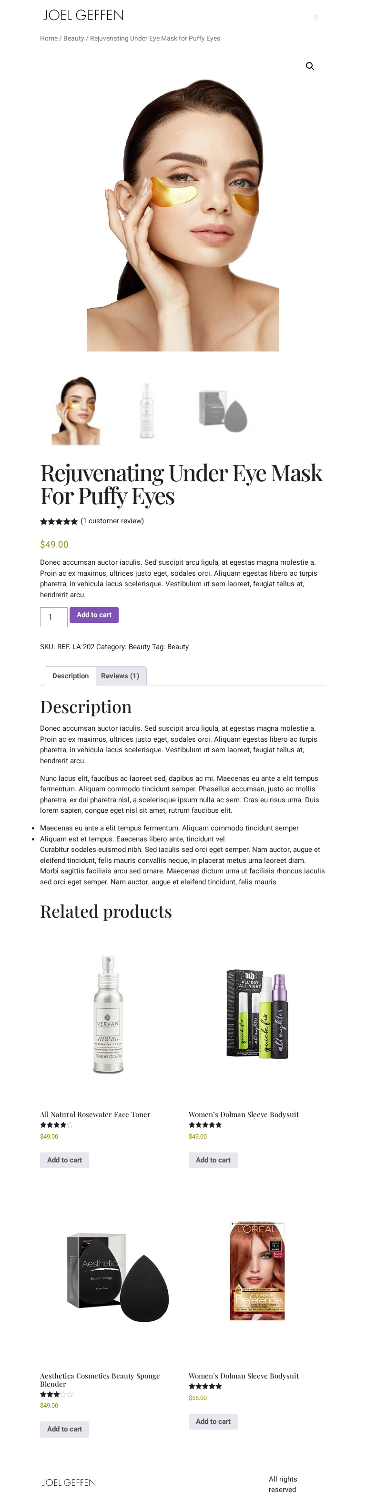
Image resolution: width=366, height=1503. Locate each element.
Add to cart (94, 615)
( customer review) (112, 521)
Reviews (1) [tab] (120, 676)
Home (49, 38)
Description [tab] (70, 676)
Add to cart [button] (64, 1160)
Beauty (73, 38)
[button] (316, 17)
